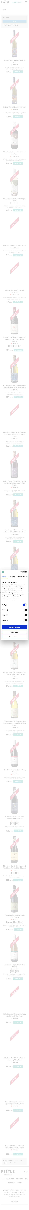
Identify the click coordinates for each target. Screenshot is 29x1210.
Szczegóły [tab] (12, 576)
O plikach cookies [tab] (22, 576)
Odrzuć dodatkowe (14, 637)
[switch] (25, 610)
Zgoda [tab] (4, 576)
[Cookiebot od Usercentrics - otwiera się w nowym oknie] (20, 572)
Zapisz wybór (14, 632)
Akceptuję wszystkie (14, 627)
